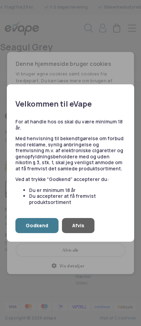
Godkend (37, 225)
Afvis (78, 225)
